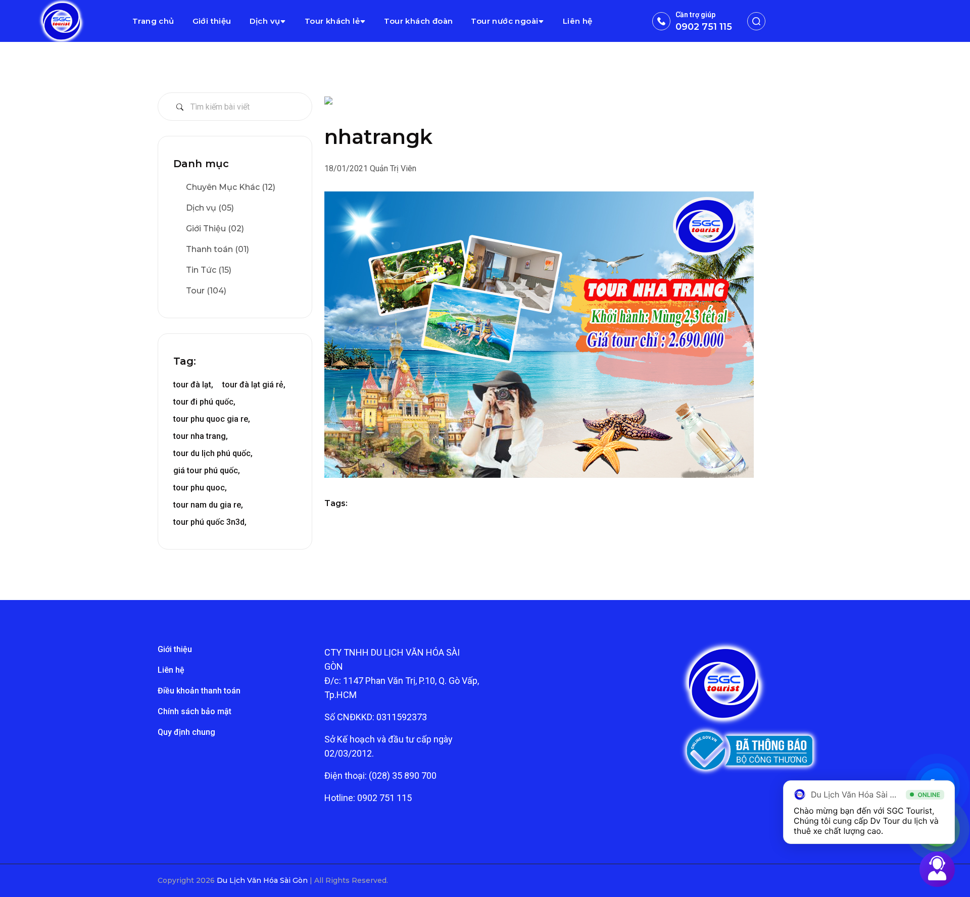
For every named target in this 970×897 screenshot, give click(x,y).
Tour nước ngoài (504, 21)
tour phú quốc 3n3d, (210, 522)
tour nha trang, (200, 436)
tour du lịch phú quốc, (213, 453)
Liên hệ (578, 21)
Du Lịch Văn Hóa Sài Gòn (263, 880)
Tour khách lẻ (332, 21)
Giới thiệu (211, 21)
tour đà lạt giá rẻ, (253, 384)
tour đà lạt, (193, 384)
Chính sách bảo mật (194, 711)
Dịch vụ (265, 21)
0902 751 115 (703, 26)
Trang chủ (153, 21)
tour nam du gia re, (208, 505)
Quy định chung (186, 732)
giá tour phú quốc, (206, 470)
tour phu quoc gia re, (211, 419)
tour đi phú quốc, (204, 402)
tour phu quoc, (200, 487)
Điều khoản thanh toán (199, 690)
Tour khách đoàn (418, 21)
